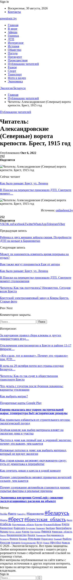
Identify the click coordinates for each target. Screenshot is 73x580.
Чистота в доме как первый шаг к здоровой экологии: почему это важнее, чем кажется (35, 441)
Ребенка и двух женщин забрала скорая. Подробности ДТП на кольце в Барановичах (35, 239)
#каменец (40, 528)
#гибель (5, 524)
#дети (65, 524)
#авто (12, 513)
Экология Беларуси (13, 88)
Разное (12, 67)
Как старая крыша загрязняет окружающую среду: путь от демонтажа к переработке (33, 462)
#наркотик (41, 535)
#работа (66, 538)
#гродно (39, 524)
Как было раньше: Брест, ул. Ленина (24, 183)
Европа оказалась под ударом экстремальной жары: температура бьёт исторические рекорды (34, 411)
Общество (14, 49)
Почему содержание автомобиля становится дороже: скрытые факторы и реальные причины (35, 489)
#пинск (14, 538)
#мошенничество (17, 535)
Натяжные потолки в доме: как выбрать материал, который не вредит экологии (33, 452)
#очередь (4, 539)
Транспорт (15, 74)
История (13, 46)
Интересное (16, 42)
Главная (13, 25)
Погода (13, 53)
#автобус (21, 514)
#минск (46, 531)
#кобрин (50, 528)
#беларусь (57, 513)
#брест (16, 519)
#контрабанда (63, 528)
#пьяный (58, 539)
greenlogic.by (8, 18)
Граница (13, 35)
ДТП (11, 39)
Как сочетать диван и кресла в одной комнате (30, 470)
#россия (5, 542)
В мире (12, 28)
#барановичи (35, 513)
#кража (4, 531)
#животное (6, 528)
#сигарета (15, 542)
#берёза (3, 520)
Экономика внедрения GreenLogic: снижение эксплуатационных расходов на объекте (31, 499)
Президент (15, 56)
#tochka (3, 514)
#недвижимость (55, 535)
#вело (69, 520)
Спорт (12, 71)
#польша (34, 538)
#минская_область (62, 531)
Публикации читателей (23, 64)
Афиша (12, 32)
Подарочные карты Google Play (21, 403)
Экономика (15, 81)
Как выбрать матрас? (14, 396)
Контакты (14, 11)
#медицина (35, 532)
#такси (46, 542)
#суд (39, 542)
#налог (31, 535)
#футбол (55, 542)
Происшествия (17, 60)
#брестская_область (45, 519)
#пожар (23, 538)
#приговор (47, 539)
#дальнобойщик (52, 524)
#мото (3, 535)
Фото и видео (17, 78)
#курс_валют (15, 532)
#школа (66, 542)
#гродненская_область (23, 524)
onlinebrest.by (64, 210)
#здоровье (30, 528)
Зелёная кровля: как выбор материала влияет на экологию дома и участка (31, 431)
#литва (25, 531)
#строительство (28, 542)
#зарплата (19, 528)
